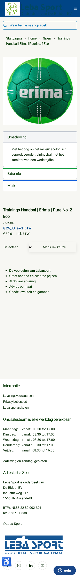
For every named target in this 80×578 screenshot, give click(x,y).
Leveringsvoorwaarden (18, 395)
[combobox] (40, 25)
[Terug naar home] (39, 9)
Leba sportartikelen (16, 407)
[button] (75, 9)
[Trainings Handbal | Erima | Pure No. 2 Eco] (40, 90)
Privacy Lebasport (15, 401)
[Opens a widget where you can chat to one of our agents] (64, 571)
